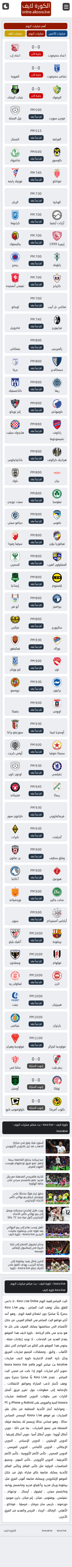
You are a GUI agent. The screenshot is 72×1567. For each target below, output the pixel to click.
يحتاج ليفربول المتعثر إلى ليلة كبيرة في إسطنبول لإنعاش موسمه (26, 1247)
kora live (61, 1530)
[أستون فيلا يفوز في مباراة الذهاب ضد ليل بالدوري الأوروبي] (58, 1146)
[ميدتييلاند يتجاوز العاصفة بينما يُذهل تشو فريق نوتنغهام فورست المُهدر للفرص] (58, 1163)
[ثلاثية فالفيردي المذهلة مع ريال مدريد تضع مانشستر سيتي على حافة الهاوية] (58, 1180)
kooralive (47, 1530)
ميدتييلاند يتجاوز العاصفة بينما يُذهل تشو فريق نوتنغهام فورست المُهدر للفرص (24, 1163)
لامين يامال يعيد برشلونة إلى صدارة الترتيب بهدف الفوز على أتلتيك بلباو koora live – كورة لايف (25, 1266)
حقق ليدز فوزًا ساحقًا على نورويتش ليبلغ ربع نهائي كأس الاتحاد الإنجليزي (26, 1197)
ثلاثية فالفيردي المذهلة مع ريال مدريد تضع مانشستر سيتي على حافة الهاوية (25, 1180)
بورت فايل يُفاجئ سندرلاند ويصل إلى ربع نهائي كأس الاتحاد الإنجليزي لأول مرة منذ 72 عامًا (24, 1213)
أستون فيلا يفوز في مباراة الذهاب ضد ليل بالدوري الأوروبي (24, 1144)
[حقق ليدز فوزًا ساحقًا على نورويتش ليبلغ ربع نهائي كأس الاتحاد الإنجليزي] (58, 1197)
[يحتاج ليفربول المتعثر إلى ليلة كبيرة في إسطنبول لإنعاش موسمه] (58, 1248)
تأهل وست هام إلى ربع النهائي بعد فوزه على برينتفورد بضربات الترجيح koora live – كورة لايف (25, 1230)
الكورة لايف (10, 1530)
